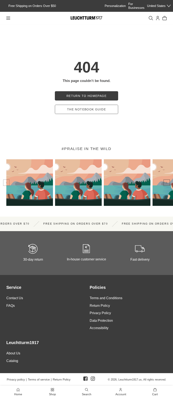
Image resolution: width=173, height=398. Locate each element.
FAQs (10, 305)
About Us (13, 353)
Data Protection (101, 320)
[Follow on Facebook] (85, 379)
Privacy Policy (100, 313)
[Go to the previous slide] (6, 183)
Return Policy (100, 305)
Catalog (12, 360)
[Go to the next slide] (167, 183)
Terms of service (39, 379)
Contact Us (14, 298)
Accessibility (99, 328)
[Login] (157, 18)
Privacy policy (16, 379)
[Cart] (164, 18)
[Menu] (8, 18)
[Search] (151, 18)
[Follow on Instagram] (93, 379)
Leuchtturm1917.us (130, 379)
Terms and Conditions (106, 298)
